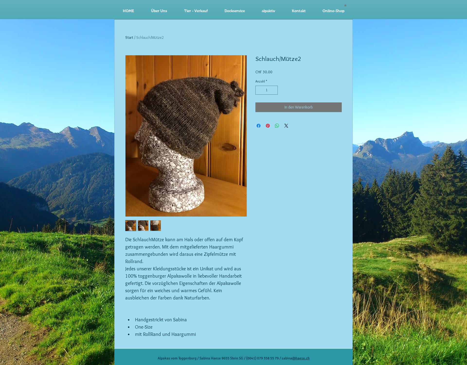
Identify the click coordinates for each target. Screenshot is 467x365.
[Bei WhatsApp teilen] (277, 126)
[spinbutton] (266, 90)
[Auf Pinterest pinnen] (268, 126)
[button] (234, 11)
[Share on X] (286, 126)
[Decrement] (259, 90)
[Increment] (274, 90)
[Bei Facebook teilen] (258, 126)
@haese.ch (301, 358)
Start (129, 37)
